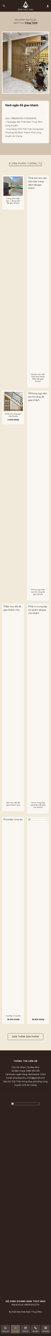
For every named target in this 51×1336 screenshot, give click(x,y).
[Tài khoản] (47, 6)
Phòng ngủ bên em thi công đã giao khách (38, 592)
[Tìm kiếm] (4, 5)
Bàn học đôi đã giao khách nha (13, 804)
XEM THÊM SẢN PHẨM (25, 1036)
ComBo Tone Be (13, 1016)
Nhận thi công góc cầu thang (13, 415)
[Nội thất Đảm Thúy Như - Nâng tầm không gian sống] (25, 6)
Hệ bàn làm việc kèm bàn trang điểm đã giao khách (38, 377)
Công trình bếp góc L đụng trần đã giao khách (13, 200)
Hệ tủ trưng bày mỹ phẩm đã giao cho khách (38, 805)
